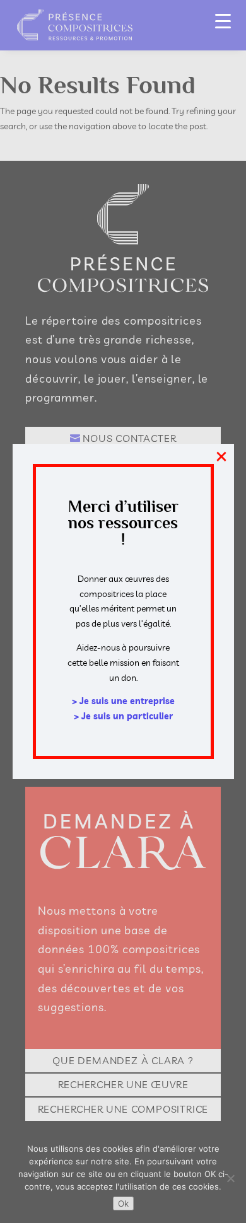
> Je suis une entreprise (123, 701)
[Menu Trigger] (223, 20)
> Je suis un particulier (123, 716)
